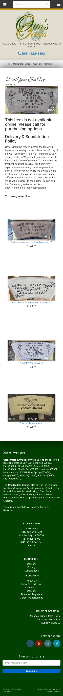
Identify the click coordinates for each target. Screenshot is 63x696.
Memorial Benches (21, 64)
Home (7, 64)
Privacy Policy (7, 691)
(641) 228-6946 (29, 542)
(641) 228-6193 (33, 53)
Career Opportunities (31, 597)
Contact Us (31, 587)
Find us (31, 545)
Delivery (31, 563)
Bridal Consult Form (31, 584)
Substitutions (31, 570)
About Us (32, 580)
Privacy (31, 567)
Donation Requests (31, 594)
